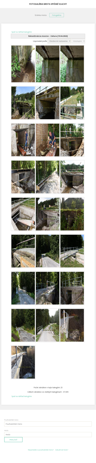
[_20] (47, 288)
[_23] (47, 325)
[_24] (72, 325)
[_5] (47, 103)
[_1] (23, 64)
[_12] (72, 177)
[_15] (72, 214)
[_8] (47, 140)
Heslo (6, 430)
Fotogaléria (56, 15)
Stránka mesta (40, 15)
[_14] (47, 214)
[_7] (23, 140)
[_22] (23, 325)
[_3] (72, 64)
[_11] (47, 177)
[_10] (23, 177)
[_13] (23, 214)
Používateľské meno (11, 420)
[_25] (23, 362)
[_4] (23, 103)
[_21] (72, 288)
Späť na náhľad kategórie (22, 32)
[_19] (23, 288)
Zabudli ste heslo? (61, 450)
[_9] (72, 140)
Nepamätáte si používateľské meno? (41, 450)
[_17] (47, 251)
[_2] (47, 64)
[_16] (23, 251)
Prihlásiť (13, 440)
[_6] (72, 103)
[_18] (72, 251)
